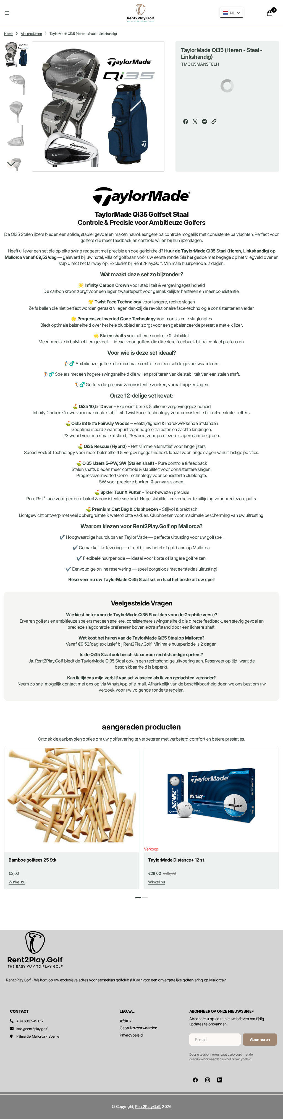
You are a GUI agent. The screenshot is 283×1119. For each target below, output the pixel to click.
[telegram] (204, 122)
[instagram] (207, 1080)
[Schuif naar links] (11, 48)
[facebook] (185, 122)
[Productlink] (71, 795)
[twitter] (195, 122)
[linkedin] (220, 1080)
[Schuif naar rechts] (11, 164)
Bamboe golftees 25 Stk (32, 860)
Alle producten (31, 34)
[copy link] (214, 122)
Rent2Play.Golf (147, 1106)
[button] (48, 13)
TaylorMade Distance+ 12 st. (176, 860)
